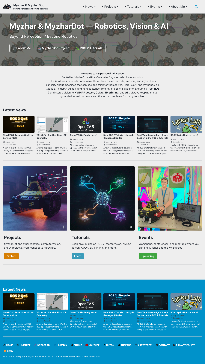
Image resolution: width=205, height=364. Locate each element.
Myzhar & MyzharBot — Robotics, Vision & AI (40, 356)
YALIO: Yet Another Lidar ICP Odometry (51, 136)
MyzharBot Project (55, 48)
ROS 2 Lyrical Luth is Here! (184, 135)
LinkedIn (61, 345)
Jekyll (78, 356)
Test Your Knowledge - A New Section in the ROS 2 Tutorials (152, 136)
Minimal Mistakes (91, 356)
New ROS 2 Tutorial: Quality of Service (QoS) (18, 136)
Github (77, 345)
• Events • (155, 6)
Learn (77, 256)
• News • (89, 6)
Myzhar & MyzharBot (30, 6)
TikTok (109, 345)
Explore (11, 256)
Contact (164, 345)
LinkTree (24, 345)
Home (9, 345)
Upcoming (148, 256)
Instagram (43, 345)
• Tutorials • (133, 6)
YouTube (93, 345)
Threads (125, 345)
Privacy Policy (185, 345)
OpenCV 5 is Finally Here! (83, 135)
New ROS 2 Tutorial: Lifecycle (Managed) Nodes (118, 136)
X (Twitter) (144, 345)
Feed (10, 351)
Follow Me (23, 48)
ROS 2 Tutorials (90, 48)
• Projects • (110, 6)
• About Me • (177, 6)
